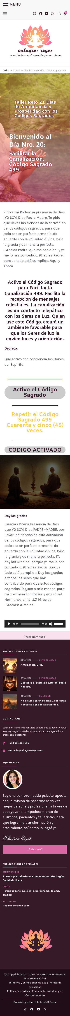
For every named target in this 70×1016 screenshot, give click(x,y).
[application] (35, 624)
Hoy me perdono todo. (16, 905)
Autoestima (10, 902)
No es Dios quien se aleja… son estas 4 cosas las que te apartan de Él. (43, 702)
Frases (6, 887)
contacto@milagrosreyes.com (25, 750)
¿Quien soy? (35, 849)
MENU (15, 4)
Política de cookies (19, 991)
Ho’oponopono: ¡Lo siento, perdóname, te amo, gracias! (31, 893)
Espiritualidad (47, 660)
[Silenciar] (51, 624)
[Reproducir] (9, 624)
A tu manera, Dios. (32, 664)
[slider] (59, 623)
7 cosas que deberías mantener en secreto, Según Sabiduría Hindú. (33, 878)
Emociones (45, 696)
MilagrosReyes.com (35, 978)
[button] (6, 4)
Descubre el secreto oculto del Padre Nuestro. (43, 684)
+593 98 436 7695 (18, 743)
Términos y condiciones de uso (28, 982)
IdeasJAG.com (48, 1002)
